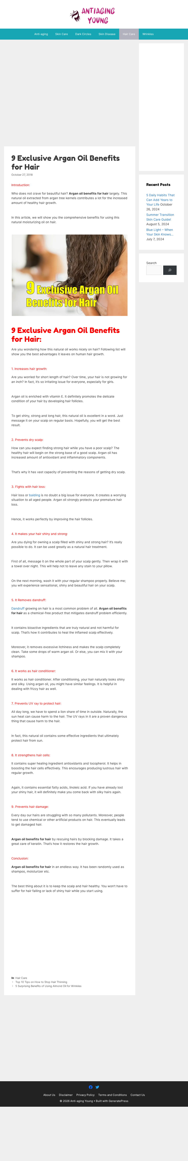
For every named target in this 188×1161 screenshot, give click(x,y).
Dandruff (17, 608)
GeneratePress (118, 1101)
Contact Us (138, 1095)
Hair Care (129, 34)
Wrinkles (148, 34)
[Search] (170, 270)
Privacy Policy (85, 1095)
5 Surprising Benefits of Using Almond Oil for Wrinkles (48, 986)
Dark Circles (83, 34)
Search (151, 263)
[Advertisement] (69, 94)
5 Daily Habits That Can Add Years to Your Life (160, 199)
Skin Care (61, 34)
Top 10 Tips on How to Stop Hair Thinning (41, 981)
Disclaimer (66, 1095)
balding (34, 495)
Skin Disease (107, 34)
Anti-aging (41, 34)
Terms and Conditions (112, 1095)
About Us (49, 1095)
